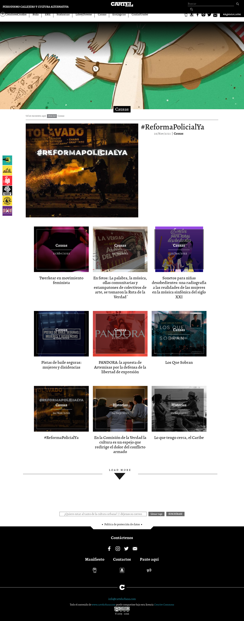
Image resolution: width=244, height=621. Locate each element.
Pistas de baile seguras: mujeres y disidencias (61, 364)
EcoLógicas (119, 14)
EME (48, 14)
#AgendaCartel (232, 14)
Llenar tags (191, 9)
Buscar (237, 4)
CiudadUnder (140, 14)
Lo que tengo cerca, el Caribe (179, 437)
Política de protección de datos (122, 524)
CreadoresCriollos (15, 14)
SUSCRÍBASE (175, 514)
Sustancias (63, 14)
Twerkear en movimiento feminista (61, 280)
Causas (102, 14)
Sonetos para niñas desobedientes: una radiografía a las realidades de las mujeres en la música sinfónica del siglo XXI (179, 287)
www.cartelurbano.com (104, 604)
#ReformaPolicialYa (172, 126)
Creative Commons (164, 604)
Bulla (36, 14)
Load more (120, 470)
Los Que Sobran (179, 362)
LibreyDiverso (84, 14)
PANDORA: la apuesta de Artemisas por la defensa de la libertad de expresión (120, 367)
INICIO (52, 116)
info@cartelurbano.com (122, 599)
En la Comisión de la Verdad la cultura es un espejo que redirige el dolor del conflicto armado (120, 444)
